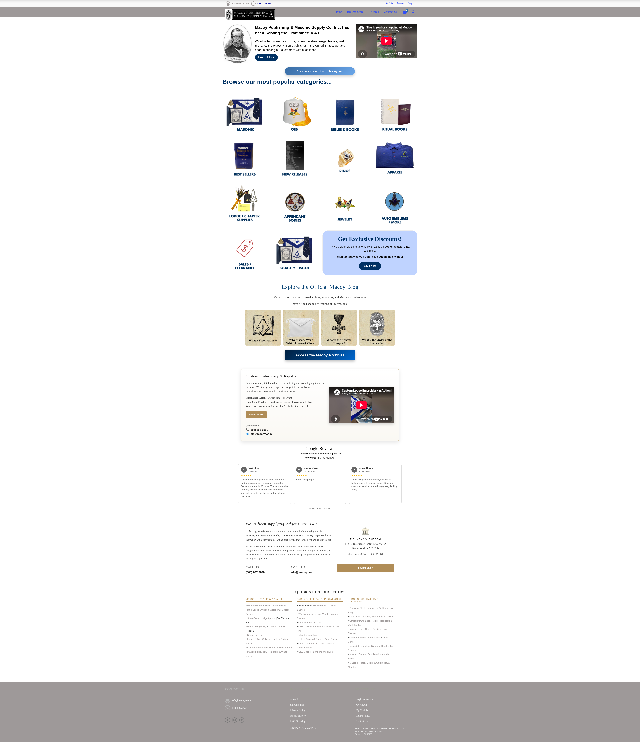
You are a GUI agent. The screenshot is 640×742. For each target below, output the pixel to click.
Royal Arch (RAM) (256, 626)
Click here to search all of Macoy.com (320, 71)
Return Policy (363, 715)
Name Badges (304, 647)
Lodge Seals (373, 637)
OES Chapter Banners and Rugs (315, 651)
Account (401, 3)
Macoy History (298, 715)
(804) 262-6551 (259, 429)
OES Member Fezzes (310, 622)
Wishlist (390, 3)
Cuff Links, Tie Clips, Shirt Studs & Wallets (372, 616)
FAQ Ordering (298, 721)
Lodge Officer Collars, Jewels (262, 639)
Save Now (370, 265)
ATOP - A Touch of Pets (303, 728)
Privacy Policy (297, 710)
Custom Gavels (358, 637)
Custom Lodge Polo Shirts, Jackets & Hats (269, 647)
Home (338, 11)
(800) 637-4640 (255, 572)
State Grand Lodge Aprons (261, 618)
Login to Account (365, 699)
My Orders (361, 704)
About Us (295, 699)
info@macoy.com (240, 3)
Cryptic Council (276, 626)
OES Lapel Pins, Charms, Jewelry (316, 643)
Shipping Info (297, 704)
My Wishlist (362, 710)
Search (375, 11)
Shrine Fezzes (254, 635)
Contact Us (391, 11)
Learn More (266, 57)
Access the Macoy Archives (320, 355)
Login (411, 3)
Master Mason (254, 605)
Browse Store (355, 11)
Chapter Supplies (307, 635)
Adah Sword (331, 639)
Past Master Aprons (275, 605)
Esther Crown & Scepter (311, 639)
